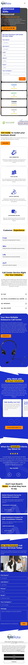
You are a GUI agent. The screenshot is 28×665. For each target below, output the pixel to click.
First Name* (5, 40)
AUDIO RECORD (8, 509)
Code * (4, 52)
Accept (14, 655)
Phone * (4, 58)
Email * (4, 64)
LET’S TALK (5, 143)
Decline (14, 658)
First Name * (5, 575)
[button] (25, 3)
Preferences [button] (22, 651)
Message (3, 608)
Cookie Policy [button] (18, 650)
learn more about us (14, 427)
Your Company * (7, 70)
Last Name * (6, 46)
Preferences (14, 661)
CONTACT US (6, 336)
